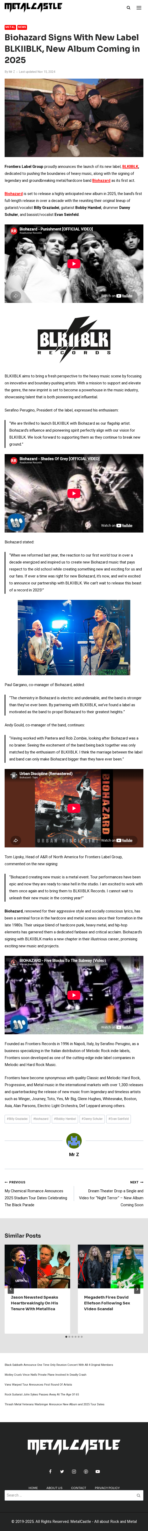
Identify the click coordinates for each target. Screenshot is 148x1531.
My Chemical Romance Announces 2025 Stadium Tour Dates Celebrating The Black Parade (36, 1194)
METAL (10, 27)
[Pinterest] (86, 1471)
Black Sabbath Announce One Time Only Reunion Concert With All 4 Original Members (59, 1365)
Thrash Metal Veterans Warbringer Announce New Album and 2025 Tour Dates (54, 1404)
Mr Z (12, 72)
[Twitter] (62, 1471)
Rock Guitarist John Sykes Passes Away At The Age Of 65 (42, 1394)
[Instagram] (74, 1471)
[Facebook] (50, 1471)
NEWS (22, 27)
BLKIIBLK (130, 166)
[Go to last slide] (11, 1289)
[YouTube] (97, 1471)
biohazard (40, 1119)
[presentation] (37, 1267)
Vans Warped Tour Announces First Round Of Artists (38, 1384)
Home (33, 1488)
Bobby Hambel (65, 1119)
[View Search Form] (128, 8)
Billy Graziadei (17, 1119)
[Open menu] (138, 8)
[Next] (137, 1289)
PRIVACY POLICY (107, 1488)
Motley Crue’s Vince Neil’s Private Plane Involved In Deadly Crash (45, 1375)
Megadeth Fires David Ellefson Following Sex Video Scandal (107, 1303)
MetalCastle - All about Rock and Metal (103, 1521)
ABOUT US (54, 1488)
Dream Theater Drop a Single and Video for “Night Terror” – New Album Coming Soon (111, 1194)
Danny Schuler (92, 1119)
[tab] (66, 1337)
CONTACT (78, 1488)
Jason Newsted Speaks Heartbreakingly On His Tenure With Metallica (34, 1303)
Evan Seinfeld (118, 1119)
